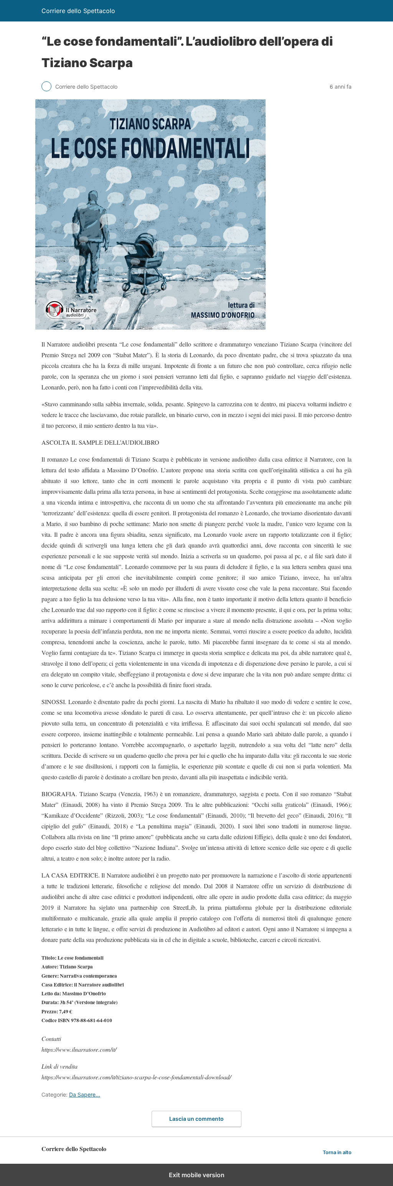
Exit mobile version (197, 1175)
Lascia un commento (196, 1118)
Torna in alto (337, 1152)
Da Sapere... (84, 1094)
